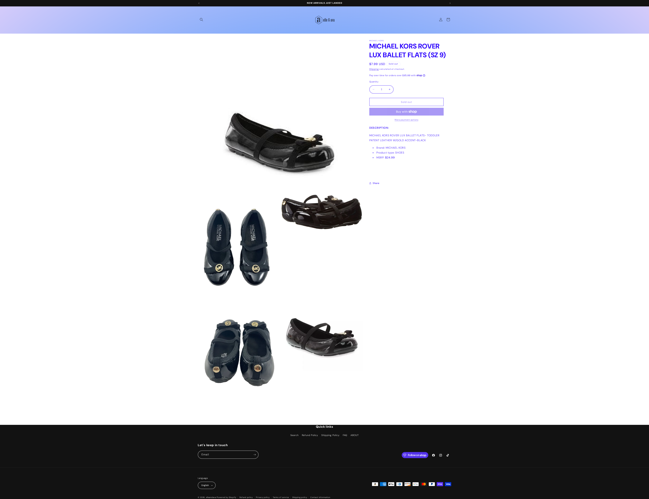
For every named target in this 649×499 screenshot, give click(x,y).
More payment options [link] (406, 119)
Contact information (320, 497)
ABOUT (355, 435)
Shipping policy (299, 497)
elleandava (211, 497)
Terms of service (281, 497)
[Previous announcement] (199, 3)
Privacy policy (263, 497)
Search (294, 435)
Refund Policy (310, 435)
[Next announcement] (450, 3)
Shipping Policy (330, 435)
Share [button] (376, 182)
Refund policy (246, 497)
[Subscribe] (254, 455)
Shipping (374, 69)
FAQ (345, 435)
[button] (201, 19)
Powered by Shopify (226, 497)
